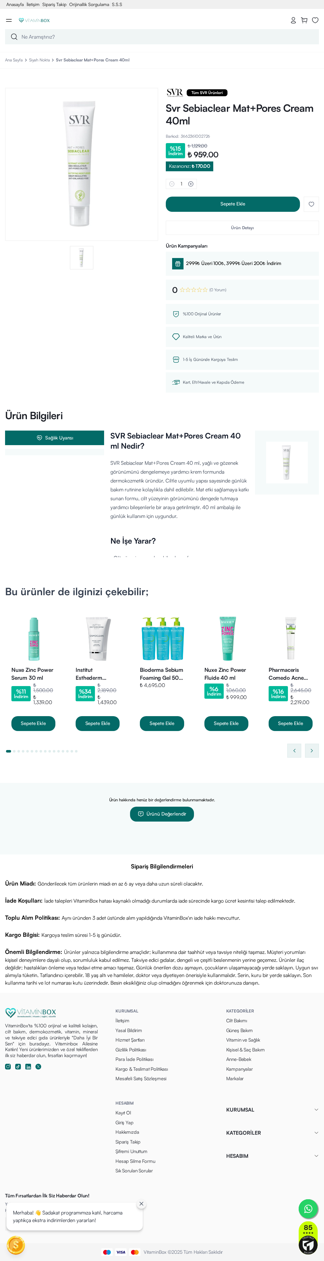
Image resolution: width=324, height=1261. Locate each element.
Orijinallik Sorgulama (89, 4)
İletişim (33, 4)
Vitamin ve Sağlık (243, 1040)
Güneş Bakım (239, 1030)
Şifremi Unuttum (131, 1151)
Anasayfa (15, 4)
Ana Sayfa (14, 59)
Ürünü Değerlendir (166, 814)
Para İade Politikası (134, 1059)
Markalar (235, 1078)
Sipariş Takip (54, 4)
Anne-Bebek (239, 1059)
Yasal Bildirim (128, 1030)
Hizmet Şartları (130, 1040)
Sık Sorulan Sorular (134, 1171)
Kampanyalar (239, 1069)
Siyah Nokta (39, 59)
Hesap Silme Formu (135, 1161)
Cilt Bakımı (236, 1021)
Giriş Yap (124, 1122)
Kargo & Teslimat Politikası (141, 1069)
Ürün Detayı (242, 227)
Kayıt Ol (123, 1113)
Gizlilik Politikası (130, 1050)
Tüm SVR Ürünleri (207, 92)
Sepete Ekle (233, 204)
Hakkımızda (127, 1132)
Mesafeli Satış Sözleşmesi (140, 1078)
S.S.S (117, 4)
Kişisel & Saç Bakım (245, 1050)
